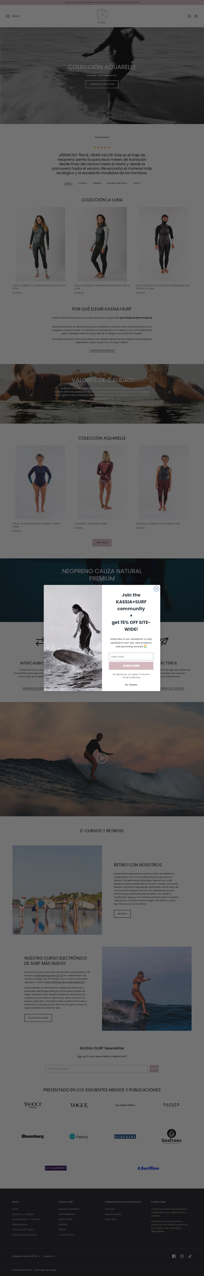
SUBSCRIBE (131, 666)
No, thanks (131, 684)
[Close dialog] (156, 588)
